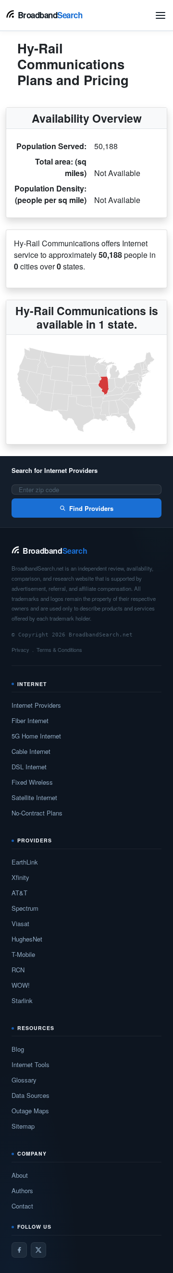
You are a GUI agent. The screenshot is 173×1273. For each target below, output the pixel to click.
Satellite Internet (34, 797)
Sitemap (23, 1126)
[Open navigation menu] (160, 15)
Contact (22, 1205)
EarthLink (25, 861)
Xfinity (20, 877)
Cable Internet (31, 751)
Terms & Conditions (59, 649)
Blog (18, 1049)
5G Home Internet (36, 735)
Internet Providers (36, 705)
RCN (18, 969)
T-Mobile (23, 954)
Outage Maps (30, 1110)
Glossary (24, 1079)
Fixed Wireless (32, 782)
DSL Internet (29, 766)
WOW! (21, 985)
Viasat (20, 923)
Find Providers (91, 508)
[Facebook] (19, 1250)
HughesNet (27, 938)
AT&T (19, 892)
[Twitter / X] (38, 1250)
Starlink (22, 1000)
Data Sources (30, 1095)
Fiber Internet (30, 720)
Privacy (20, 649)
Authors (22, 1190)
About (20, 1175)
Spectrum (25, 908)
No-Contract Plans (37, 812)
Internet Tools (30, 1064)
